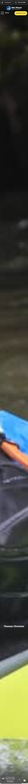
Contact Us (8, 2)
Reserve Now (21, 13)
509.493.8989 (22, 2)
